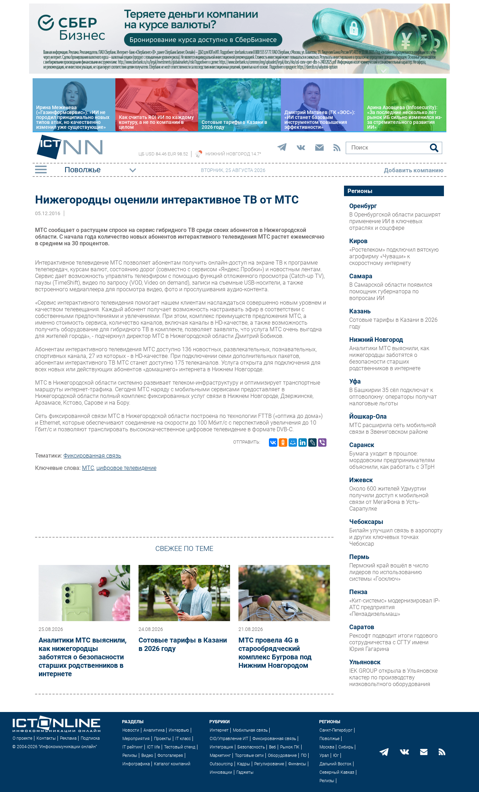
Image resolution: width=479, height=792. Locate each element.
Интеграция (221, 747)
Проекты (162, 738)
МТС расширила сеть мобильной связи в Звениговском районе (392, 428)
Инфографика (136, 763)
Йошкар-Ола (368, 416)
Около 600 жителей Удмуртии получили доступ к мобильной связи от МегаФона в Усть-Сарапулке (389, 498)
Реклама (68, 738)
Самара (360, 276)
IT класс (183, 738)
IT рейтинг (132, 747)
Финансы (297, 763)
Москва (326, 747)
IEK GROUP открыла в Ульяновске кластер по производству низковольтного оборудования (393, 677)
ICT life (153, 747)
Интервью (179, 730)
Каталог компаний (172, 763)
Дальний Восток (335, 763)
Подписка (90, 738)
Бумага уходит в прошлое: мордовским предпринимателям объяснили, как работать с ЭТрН (392, 460)
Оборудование (282, 755)
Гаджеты (245, 772)
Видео (147, 755)
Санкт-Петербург (335, 730)
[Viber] (322, 442)
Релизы (129, 755)
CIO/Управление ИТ (229, 738)
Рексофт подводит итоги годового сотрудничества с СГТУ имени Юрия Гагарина (393, 642)
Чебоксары (366, 521)
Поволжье (329, 738)
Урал (324, 755)
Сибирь (345, 747)
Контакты (46, 738)
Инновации (221, 772)
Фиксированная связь (92, 455)
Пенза (358, 591)
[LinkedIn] (302, 442)
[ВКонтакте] (273, 442)
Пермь (359, 556)
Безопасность (251, 747)
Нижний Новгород (376, 339)
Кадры (243, 763)
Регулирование (269, 763)
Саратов (361, 627)
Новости (130, 730)
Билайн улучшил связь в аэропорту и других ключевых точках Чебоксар (396, 537)
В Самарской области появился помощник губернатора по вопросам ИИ (390, 291)
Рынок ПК (289, 747)
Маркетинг (220, 755)
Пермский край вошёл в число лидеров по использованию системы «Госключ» (389, 572)
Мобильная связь (250, 730)
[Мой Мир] (293, 442)
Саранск (361, 444)
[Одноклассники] (283, 442)
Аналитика (153, 730)
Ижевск (361, 480)
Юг (336, 755)
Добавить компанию (414, 170)
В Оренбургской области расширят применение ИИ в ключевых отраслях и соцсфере (395, 221)
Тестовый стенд (179, 747)
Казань (360, 311)
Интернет (219, 730)
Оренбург (363, 205)
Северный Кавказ (336, 772)
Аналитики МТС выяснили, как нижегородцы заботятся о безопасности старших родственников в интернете (83, 657)
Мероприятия (136, 738)
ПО (303, 755)
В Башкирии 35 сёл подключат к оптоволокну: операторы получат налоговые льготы (393, 397)
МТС (88, 468)
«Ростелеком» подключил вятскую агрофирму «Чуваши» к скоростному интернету (394, 256)
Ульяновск (364, 662)
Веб (272, 747)
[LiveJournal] (312, 442)
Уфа (355, 381)
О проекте (22, 738)
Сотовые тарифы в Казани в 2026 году (183, 644)
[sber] (239, 72)
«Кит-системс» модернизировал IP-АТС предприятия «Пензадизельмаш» (394, 607)
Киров (358, 241)
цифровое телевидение (126, 468)
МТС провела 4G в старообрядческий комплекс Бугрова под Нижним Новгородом (275, 653)
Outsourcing (221, 763)
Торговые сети (249, 755)
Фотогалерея (170, 755)
